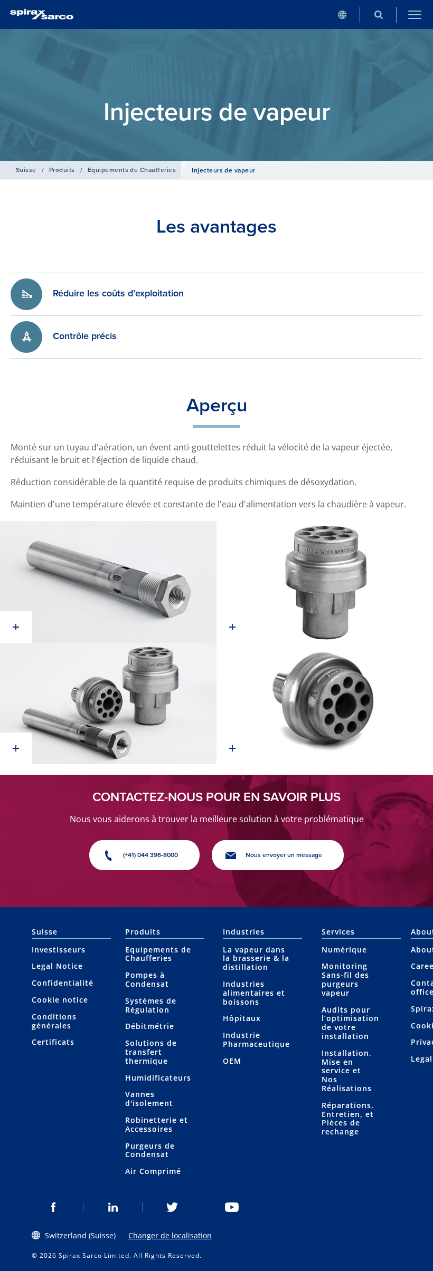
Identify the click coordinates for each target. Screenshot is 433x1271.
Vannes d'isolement (149, 1098)
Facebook (54, 1207)
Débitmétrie (149, 1026)
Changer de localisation (170, 1235)
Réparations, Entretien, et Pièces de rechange (348, 1118)
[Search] (378, 14)
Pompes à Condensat (147, 979)
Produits (62, 170)
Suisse (26, 170)
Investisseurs (59, 950)
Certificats (53, 1042)
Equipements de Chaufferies (132, 170)
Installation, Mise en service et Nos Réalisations (347, 1070)
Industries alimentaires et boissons (254, 993)
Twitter (172, 1207)
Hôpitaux (242, 1018)
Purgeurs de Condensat (150, 1150)
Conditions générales (54, 1021)
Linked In (113, 1207)
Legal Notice (57, 966)
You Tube (232, 1207)
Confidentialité (62, 983)
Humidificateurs (158, 1078)
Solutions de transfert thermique (151, 1052)
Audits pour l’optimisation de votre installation (350, 1023)
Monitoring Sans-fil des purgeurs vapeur (345, 979)
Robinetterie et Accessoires (156, 1124)
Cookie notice (60, 1000)
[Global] (341, 14)
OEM (232, 1061)
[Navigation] (414, 14)
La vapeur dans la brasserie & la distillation (256, 958)
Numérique (344, 950)
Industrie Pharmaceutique (256, 1039)
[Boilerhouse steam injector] (108, 582)
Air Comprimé (153, 1171)
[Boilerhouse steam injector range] (108, 704)
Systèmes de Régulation (150, 1005)
